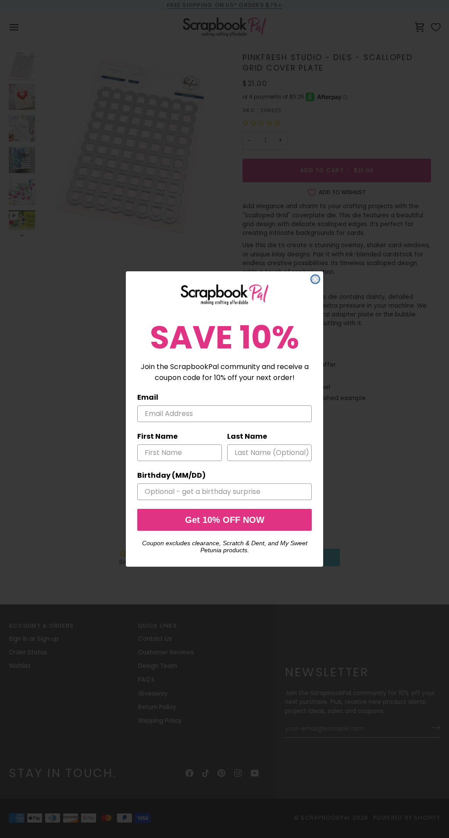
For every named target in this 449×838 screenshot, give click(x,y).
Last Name (247, 436)
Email (147, 397)
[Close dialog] (315, 279)
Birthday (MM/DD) (171, 475)
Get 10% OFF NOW (224, 520)
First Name (157, 436)
